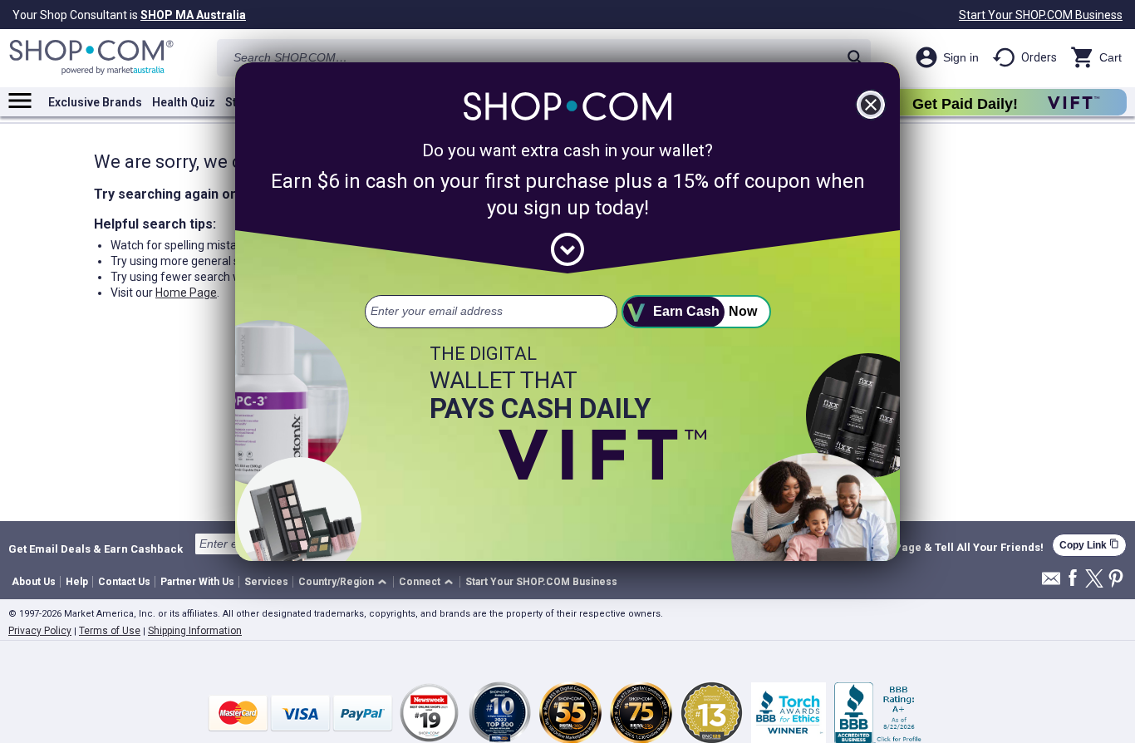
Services (266, 582)
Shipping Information (195, 631)
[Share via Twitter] (1094, 579)
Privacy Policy (39, 631)
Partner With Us (197, 582)
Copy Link (1089, 545)
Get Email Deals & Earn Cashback (95, 548)
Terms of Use (109, 631)
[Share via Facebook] (1073, 578)
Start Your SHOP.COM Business (1041, 15)
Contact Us (124, 582)
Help (77, 582)
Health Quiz (183, 102)
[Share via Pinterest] (1116, 579)
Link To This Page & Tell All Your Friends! (937, 548)
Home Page (186, 292)
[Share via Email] (1051, 583)
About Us (34, 582)
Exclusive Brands (95, 102)
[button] (345, 582)
